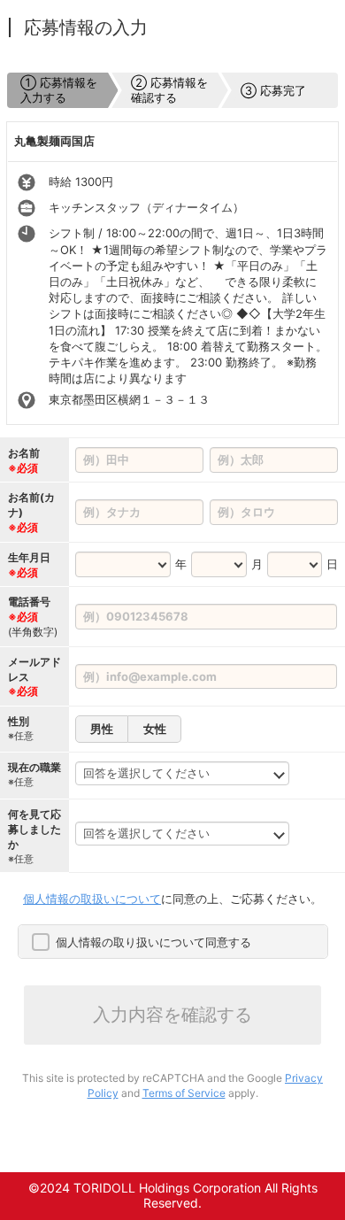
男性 (101, 729)
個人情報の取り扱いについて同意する (153, 942)
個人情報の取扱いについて (92, 899)
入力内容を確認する (172, 1014)
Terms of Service (184, 1093)
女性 (154, 729)
